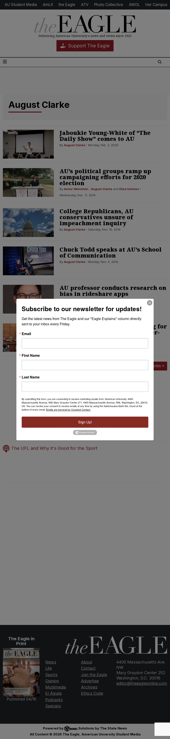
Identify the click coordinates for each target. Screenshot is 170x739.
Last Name (31, 377)
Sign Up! (85, 422)
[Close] (149, 302)
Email (26, 334)
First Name (31, 355)
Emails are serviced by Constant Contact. (68, 409)
